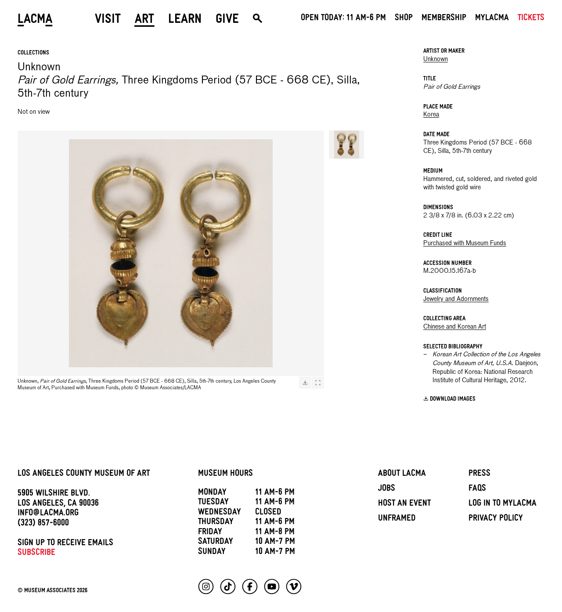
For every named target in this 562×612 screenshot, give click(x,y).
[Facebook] (250, 586)
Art (144, 20)
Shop (404, 19)
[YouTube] (272, 586)
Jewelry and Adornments (456, 299)
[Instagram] (206, 586)
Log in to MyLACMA (502, 504)
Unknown (435, 59)
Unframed (397, 519)
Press (479, 474)
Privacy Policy (495, 519)
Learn (185, 20)
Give (227, 20)
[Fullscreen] (318, 383)
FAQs (477, 489)
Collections (33, 53)
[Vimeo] (294, 586)
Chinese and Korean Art (454, 327)
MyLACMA (492, 19)
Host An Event (404, 504)
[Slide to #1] (346, 144)
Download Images (453, 399)
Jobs (386, 489)
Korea (431, 115)
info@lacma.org (48, 514)
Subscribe (36, 553)
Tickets (531, 19)
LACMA (35, 20)
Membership (444, 19)
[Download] (305, 383)
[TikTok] (228, 586)
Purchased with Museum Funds (464, 243)
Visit (108, 20)
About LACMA (402, 474)
